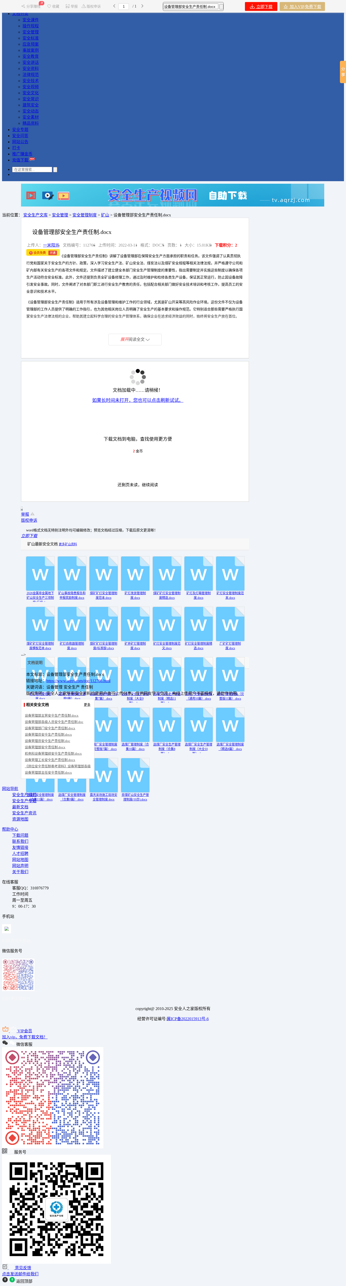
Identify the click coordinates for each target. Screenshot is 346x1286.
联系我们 (20, 841)
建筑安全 (31, 105)
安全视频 (31, 87)
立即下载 (264, 7)
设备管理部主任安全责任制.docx (48, 772)
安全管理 (31, 32)
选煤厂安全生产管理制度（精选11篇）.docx (167, 698)
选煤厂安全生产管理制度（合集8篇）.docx (167, 749)
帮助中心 (10, 829)
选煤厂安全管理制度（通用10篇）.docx (198, 696)
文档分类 (20, 13)
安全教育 (31, 56)
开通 (52, 252)
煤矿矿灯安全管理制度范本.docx (103, 595)
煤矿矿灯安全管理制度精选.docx (167, 595)
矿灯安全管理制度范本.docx (230, 595)
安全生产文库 (35, 215)
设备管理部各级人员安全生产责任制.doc (54, 722)
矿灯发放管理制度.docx (135, 595)
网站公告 (20, 142)
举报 (74, 6)
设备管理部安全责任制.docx (45, 747)
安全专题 (20, 129)
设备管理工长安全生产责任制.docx (50, 760)
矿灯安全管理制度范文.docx (167, 646)
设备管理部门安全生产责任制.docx (50, 728)
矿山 (105, 215)
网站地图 (20, 860)
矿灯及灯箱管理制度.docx (198, 595)
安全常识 (31, 99)
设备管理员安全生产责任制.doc (47, 741)
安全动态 (31, 111)
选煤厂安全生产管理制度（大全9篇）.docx (135, 698)
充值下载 (20, 160)
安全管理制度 (84, 215)
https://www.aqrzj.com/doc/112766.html (78, 681)
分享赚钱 (34, 6)
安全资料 (31, 68)
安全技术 (31, 81)
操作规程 (31, 26)
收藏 (55, 6)
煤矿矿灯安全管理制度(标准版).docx (103, 646)
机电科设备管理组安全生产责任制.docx (53, 753)
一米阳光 (51, 245)
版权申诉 (94, 6)
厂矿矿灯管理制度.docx (230, 646)
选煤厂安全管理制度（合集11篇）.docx (40, 797)
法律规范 (31, 74)
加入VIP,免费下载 (305, 7)
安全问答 (20, 136)
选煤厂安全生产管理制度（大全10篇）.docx (198, 749)
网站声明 (20, 866)
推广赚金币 (22, 154)
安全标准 (31, 38)
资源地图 (20, 819)
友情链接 (20, 847)
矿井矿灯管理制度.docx (135, 646)
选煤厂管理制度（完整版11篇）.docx (230, 696)
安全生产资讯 (24, 813)
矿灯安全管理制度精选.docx (198, 646)
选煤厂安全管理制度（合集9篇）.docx (72, 797)
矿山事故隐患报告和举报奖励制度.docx (72, 595)
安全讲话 (31, 62)
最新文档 (20, 807)
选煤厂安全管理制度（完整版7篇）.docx (103, 747)
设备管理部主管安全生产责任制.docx (52, 715)
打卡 (16, 148)
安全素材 (31, 117)
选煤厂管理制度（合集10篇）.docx (135, 747)
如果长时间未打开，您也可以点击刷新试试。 (137, 400)
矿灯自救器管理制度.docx (72, 646)
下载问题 (20, 835)
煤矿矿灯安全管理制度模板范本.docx (40, 646)
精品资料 (31, 123)
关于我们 (20, 872)
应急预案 (31, 44)
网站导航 (10, 789)
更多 (87, 704)
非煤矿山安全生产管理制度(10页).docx (135, 797)
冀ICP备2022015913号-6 (188, 1019)
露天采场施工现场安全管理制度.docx (103, 797)
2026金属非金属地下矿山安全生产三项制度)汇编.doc (40, 597)
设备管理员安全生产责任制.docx (48, 734)
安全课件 (31, 20)
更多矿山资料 (68, 544)
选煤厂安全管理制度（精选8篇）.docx (230, 747)
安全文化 (31, 93)
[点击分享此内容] (343, 72)
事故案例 (31, 50)
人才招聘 (20, 853)
